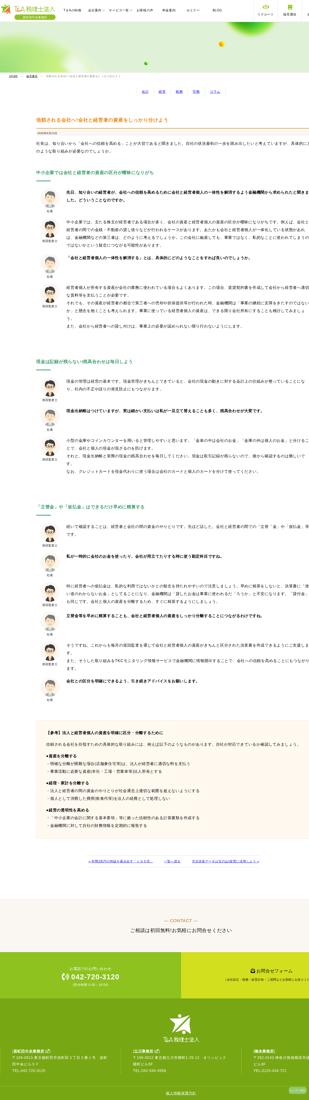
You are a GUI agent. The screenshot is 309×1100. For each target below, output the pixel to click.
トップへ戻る (298, 1090)
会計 (145, 92)
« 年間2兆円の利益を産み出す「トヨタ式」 (121, 861)
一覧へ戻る (172, 861)
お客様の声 (145, 10)
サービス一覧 (119, 10)
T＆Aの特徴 (72, 10)
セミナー (193, 10)
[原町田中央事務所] (30, 13)
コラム (215, 92)
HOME (13, 76)
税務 (179, 92)
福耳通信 (32, 76)
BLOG (217, 10)
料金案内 (169, 10)
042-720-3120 (94, 977)
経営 (162, 92)
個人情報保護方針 (181, 1093)
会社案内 (94, 10)
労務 (196, 92)
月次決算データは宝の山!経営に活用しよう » (225, 861)
